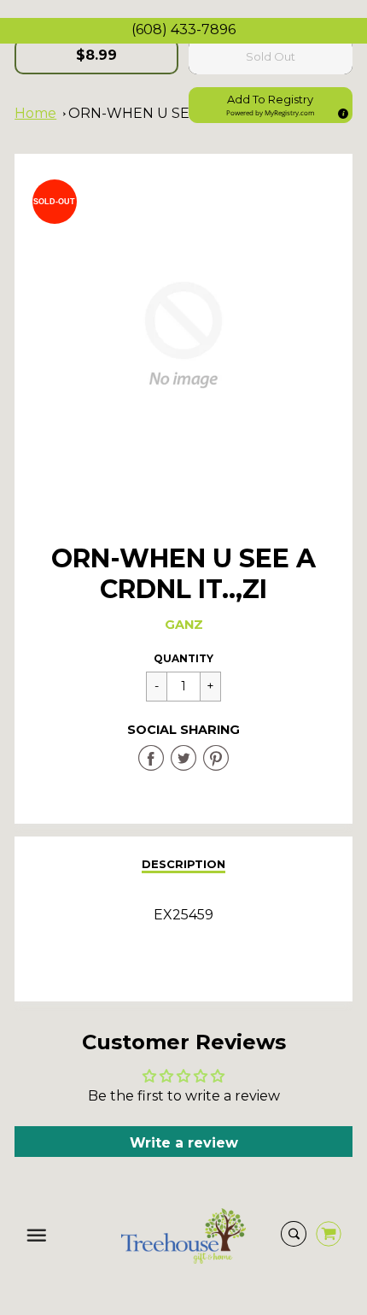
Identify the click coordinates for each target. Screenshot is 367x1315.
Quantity (183, 658)
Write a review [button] (184, 1143)
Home (35, 113)
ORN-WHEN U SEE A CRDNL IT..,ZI (185, 113)
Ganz (184, 624)
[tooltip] (340, 111)
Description (183, 864)
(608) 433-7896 (183, 29)
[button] (270, 105)
